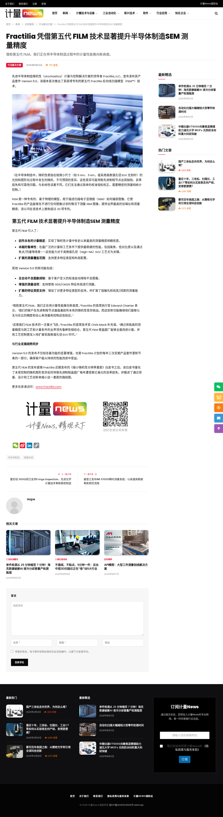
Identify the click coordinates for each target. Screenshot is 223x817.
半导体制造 (14, 457)
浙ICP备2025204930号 (121, 805)
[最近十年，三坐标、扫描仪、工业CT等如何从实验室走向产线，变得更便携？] (166, 183)
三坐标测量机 (12, 559)
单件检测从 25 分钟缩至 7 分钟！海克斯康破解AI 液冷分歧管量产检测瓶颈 (28, 568)
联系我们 (23, 3)
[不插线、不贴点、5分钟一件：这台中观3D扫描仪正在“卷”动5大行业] (77, 542)
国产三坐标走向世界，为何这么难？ (196, 163)
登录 (43, 3)
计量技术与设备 (85, 13)
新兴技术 (129, 13)
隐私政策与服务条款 (118, 796)
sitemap (139, 805)
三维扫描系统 (61, 559)
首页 (54, 13)
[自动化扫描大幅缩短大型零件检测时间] (166, 112)
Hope (31, 499)
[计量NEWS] (24, 13)
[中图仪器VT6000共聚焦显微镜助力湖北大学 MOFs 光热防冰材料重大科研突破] (166, 130)
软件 (145, 13)
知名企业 (180, 13)
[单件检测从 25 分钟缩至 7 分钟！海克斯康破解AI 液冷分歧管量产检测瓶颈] (28, 542)
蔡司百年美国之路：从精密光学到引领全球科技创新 (196, 201)
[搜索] (216, 13)
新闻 (65, 13)
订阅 (185, 759)
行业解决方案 (14, 65)
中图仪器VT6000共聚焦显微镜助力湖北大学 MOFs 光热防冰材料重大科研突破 (197, 130)
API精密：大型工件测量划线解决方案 (126, 566)
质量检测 (28, 457)
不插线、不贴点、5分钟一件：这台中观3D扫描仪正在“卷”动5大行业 (77, 566)
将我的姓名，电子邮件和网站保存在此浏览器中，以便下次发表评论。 (53, 651)
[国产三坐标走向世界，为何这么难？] (166, 165)
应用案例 (108, 559)
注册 (34, 3)
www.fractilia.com (48, 387)
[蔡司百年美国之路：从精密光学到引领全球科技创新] (166, 203)
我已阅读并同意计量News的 (188, 748)
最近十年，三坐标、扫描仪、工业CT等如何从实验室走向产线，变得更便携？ (197, 182)
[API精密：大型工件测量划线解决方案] (126, 542)
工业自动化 (109, 13)
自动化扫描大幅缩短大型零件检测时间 (196, 109)
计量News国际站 (209, 3)
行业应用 (162, 13)
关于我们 (9, 3)
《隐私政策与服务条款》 (192, 748)
